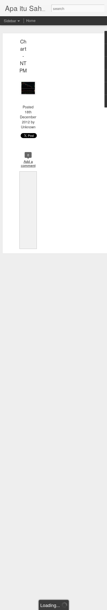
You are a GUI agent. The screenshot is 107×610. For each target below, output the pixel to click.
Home (31, 20)
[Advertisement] (64, 119)
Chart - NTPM (23, 56)
